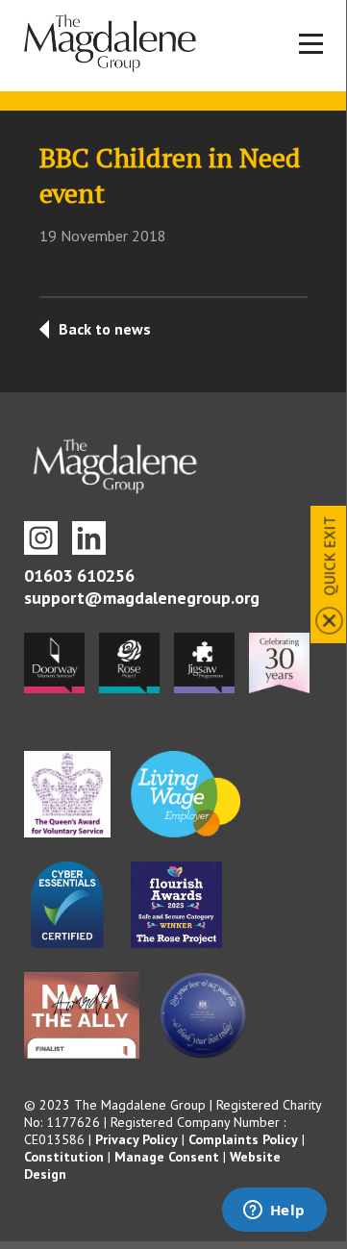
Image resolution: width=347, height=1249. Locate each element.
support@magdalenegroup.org (142, 598)
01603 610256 (79, 575)
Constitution (64, 1156)
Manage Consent (166, 1156)
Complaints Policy (243, 1139)
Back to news (105, 328)
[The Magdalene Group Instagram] (41, 538)
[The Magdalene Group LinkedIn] (89, 538)
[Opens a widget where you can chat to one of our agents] (274, 1211)
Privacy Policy (136, 1139)
